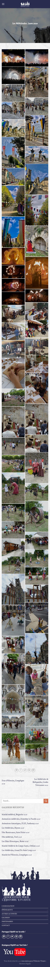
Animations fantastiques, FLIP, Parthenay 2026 (20, 823)
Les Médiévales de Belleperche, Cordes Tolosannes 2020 (40, 782)
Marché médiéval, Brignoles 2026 (14, 815)
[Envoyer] (46, 801)
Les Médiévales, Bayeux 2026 (13, 828)
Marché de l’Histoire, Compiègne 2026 (17, 855)
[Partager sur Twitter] (25, 770)
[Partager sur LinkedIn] (33, 770)
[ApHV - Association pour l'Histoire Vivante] (25, 4)
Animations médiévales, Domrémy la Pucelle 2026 (21, 819)
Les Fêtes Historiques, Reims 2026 (15, 841)
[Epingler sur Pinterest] (29, 770)
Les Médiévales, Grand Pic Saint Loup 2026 (19, 850)
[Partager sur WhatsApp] (16, 770)
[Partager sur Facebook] (21, 770)
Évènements (7, 910)
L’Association (8, 906)
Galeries (6, 918)
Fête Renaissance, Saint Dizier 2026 (15, 832)
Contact (6, 925)
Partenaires (7, 922)
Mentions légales (25, 964)
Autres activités (9, 914)
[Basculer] (47, 910)
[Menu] (3, 4)
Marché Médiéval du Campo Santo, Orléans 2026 (21, 846)
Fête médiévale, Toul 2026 (12, 837)
